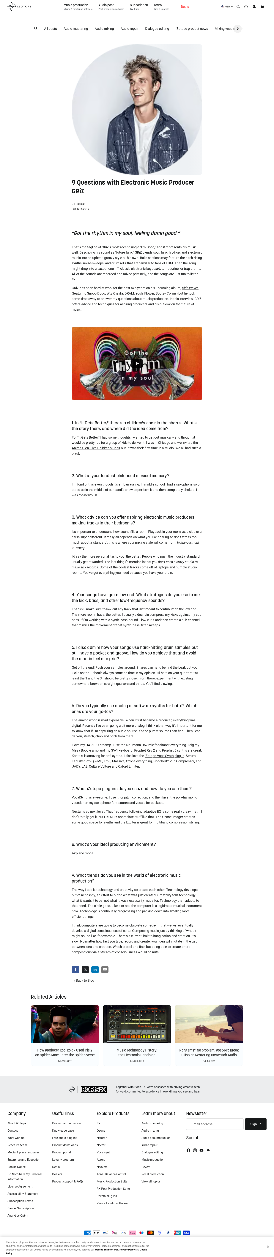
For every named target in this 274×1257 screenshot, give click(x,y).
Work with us (15, 1138)
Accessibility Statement (22, 1194)
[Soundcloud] (208, 1150)
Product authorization (66, 1123)
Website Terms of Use (106, 1249)
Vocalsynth (104, 1152)
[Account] (254, 6)
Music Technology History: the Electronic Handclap (137, 1052)
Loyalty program (63, 1159)
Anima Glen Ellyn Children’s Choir (96, 448)
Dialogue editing (157, 29)
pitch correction (135, 797)
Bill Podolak (79, 203)
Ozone (101, 1130)
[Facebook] (188, 1150)
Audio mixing (104, 29)
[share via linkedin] (95, 970)
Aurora (101, 1159)
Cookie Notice (16, 1167)
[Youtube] (201, 1150)
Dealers (57, 1174)
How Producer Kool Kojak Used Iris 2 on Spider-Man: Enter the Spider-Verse (65, 1052)
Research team (17, 1145)
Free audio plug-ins (64, 1138)
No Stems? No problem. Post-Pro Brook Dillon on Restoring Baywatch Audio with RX (209, 1055)
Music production (152, 1159)
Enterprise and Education (23, 1159)
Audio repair (129, 29)
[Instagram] (195, 1150)
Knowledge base (63, 1130)
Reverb (145, 1167)
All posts (50, 29)
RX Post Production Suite (113, 1188)
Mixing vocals (225, 29)
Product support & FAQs (68, 1181)
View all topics (150, 1181)
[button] (36, 28)
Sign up (255, 1124)
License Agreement (19, 1186)
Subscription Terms (20, 1201)
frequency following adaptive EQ (137, 811)
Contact (12, 1130)
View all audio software (112, 1203)
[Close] (268, 1246)
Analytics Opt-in (17, 1215)
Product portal (61, 1152)
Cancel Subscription (20, 1208)
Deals (56, 1167)
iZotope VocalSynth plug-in (164, 756)
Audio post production (156, 1138)
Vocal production (152, 1174)
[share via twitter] (85, 970)
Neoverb (102, 1167)
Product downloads (65, 1145)
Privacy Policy (127, 1249)
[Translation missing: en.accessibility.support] (246, 6)
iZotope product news (192, 29)
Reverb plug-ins (107, 1196)
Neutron (102, 1138)
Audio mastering (76, 29)
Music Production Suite (112, 1181)
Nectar (101, 1145)
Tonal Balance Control (111, 1174)
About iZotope (16, 1123)
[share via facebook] (75, 970)
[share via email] (105, 970)
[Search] (238, 6)
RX (98, 1123)
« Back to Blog (84, 980)
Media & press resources (23, 1152)
